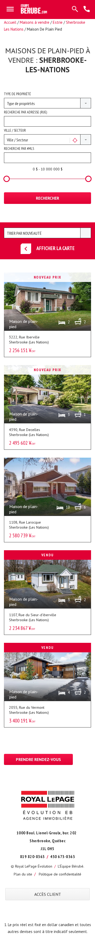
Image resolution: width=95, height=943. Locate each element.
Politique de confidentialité (60, 874)
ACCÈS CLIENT (47, 894)
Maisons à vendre (34, 22)
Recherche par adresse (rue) (25, 112)
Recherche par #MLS (19, 148)
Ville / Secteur (15, 130)
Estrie (58, 22)
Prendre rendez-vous (38, 759)
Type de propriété (17, 94)
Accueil (10, 22)
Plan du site (23, 874)
